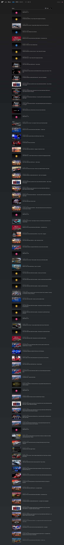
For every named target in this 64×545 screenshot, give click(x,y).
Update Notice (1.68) (26, 253)
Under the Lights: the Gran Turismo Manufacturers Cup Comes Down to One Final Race (35, 357)
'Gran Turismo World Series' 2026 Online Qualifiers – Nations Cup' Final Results (34, 272)
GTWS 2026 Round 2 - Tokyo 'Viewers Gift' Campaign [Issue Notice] (33, 57)
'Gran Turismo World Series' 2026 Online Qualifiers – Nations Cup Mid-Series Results (35, 285)
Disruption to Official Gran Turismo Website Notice (30, 44)
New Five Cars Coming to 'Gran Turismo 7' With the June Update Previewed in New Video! (36, 168)
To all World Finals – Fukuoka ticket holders (29, 377)
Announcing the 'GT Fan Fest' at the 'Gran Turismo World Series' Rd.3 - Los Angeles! (35, 527)
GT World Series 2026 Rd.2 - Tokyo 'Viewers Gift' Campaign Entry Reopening (34, 18)
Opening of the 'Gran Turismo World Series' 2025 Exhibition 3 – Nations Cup (34, 540)
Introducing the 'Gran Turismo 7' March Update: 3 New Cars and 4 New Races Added (35, 259)
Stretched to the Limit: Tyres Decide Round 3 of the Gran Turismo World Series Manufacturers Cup (37, 474)
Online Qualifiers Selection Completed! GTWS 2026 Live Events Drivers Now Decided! (35, 246)
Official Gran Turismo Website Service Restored (30, 31)
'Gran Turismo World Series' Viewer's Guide (29, 201)
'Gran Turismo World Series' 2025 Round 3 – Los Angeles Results (32, 487)
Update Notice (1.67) (26, 318)
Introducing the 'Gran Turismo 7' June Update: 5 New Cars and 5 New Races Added (35, 122)
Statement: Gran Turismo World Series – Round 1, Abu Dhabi (32, 266)
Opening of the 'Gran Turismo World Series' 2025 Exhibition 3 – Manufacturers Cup (35, 494)
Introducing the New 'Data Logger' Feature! (29, 448)
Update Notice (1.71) (26, 12)
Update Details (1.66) (26, 390)
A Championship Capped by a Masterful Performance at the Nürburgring (33, 351)
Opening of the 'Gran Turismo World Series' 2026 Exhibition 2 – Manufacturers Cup (35, 38)
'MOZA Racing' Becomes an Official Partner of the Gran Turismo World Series (34, 109)
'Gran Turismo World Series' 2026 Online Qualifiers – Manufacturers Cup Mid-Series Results (36, 331)
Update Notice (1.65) (26, 429)
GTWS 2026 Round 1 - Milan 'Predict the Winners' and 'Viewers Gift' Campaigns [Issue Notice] (36, 155)
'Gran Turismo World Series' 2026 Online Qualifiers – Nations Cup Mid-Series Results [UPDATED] (37, 279)
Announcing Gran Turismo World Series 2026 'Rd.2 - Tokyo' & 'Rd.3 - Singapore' (34, 233)
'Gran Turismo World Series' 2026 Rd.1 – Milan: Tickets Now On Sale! (33, 240)
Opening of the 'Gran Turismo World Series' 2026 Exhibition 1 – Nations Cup (34, 129)
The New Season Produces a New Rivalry (29, 142)
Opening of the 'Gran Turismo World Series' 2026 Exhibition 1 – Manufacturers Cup (35, 227)
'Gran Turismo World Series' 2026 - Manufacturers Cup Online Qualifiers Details (34, 338)
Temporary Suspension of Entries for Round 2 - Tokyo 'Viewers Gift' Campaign (34, 51)
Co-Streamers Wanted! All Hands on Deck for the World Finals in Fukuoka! (33, 396)
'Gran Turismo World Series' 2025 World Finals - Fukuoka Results (32, 364)
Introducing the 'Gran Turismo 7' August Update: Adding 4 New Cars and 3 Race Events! (36, 25)
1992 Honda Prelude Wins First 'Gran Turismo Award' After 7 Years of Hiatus (34, 461)
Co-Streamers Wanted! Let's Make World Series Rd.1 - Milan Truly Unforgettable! (34, 175)
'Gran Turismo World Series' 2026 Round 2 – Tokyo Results (31, 64)
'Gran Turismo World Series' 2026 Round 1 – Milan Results (31, 162)
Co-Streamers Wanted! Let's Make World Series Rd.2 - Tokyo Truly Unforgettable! (35, 77)
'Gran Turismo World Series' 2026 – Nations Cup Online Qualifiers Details (33, 298)
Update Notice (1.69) (26, 214)
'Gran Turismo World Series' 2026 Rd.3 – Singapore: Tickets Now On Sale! (34, 149)
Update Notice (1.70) (26, 116)
